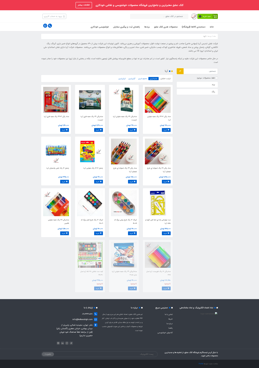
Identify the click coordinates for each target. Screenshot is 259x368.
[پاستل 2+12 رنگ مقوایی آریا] (90, 151)
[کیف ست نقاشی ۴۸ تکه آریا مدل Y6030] (90, 254)
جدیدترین (153, 78)
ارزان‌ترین (122, 78)
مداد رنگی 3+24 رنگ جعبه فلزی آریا (56, 116)
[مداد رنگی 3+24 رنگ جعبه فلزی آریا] (56, 99)
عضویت (48, 354)
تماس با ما (169, 314)
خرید (165, 129)
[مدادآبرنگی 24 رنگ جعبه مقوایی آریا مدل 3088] (124, 254)
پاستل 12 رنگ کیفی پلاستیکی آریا (58, 168)
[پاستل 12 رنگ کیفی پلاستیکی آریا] (56, 151)
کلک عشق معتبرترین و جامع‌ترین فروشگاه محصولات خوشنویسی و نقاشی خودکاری (139, 5)
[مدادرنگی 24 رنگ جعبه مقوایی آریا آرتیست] (124, 99)
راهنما (170, 328)
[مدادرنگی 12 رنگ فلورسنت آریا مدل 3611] (158, 254)
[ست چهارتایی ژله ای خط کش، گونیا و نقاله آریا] (158, 203)
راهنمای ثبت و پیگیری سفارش (126, 27)
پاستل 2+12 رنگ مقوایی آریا (93, 168)
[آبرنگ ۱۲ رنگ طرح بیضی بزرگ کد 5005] (124, 203)
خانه (212, 27)
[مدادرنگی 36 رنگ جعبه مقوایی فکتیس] (56, 203)
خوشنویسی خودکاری (100, 27)
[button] (207, 16)
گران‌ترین (132, 78)
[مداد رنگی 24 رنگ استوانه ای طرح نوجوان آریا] (124, 151)
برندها (147, 27)
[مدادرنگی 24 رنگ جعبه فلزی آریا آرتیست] (90, 99)
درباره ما (170, 323)
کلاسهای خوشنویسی (165, 332)
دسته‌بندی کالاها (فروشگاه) (193, 27)
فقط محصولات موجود (206, 77)
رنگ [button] (213, 91)
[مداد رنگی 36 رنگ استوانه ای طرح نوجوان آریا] (158, 151)
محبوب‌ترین (142, 78)
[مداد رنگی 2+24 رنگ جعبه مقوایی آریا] (158, 99)
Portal (201, 363)
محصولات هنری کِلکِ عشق (166, 27)
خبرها (170, 318)
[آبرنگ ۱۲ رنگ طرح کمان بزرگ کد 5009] (90, 203)
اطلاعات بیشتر (84, 5)
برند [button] (213, 84)
